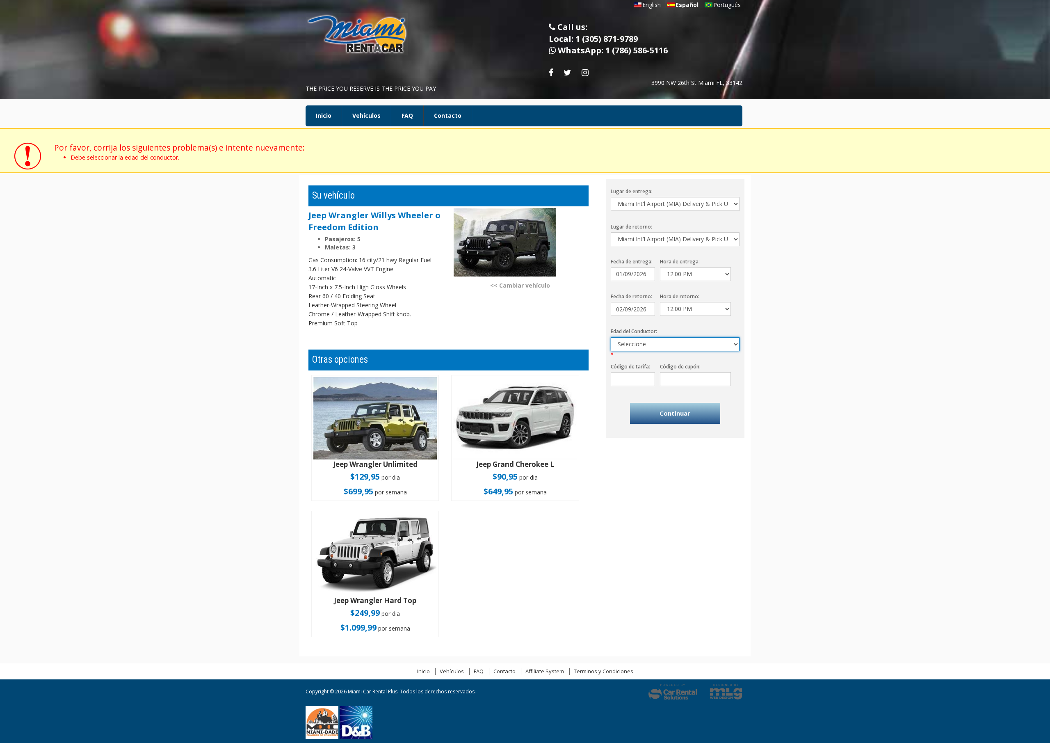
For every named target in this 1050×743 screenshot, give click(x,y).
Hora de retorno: (679, 296)
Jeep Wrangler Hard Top (375, 600)
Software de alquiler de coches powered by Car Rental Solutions (672, 692)
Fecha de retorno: (631, 296)
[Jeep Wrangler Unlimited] (375, 418)
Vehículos (366, 115)
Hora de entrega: (680, 261)
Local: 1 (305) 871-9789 (593, 38)
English (651, 5)
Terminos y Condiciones (603, 671)
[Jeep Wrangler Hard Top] (375, 554)
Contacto (447, 115)
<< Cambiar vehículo (520, 285)
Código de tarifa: (630, 366)
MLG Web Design (726, 692)
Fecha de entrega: (632, 261)
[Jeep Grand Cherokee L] (515, 418)
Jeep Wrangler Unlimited (375, 464)
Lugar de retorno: (631, 226)
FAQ (407, 115)
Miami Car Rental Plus (363, 36)
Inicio (323, 115)
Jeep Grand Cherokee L (515, 464)
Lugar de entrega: (632, 191)
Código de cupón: (680, 366)
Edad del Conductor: (634, 331)
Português (727, 5)
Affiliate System (544, 671)
